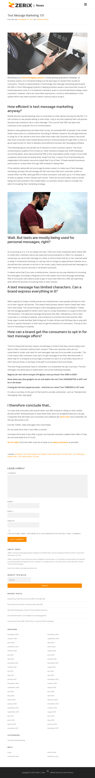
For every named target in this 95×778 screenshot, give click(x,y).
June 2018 (11, 720)
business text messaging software (30, 454)
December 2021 (13, 663)
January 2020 (12, 704)
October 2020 (52, 683)
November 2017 (53, 728)
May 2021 (11, 675)
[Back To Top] (47, 771)
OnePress (51, 772)
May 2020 (11, 696)
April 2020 (51, 696)
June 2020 (51, 691)
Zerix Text (65, 417)
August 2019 (52, 712)
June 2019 (51, 716)
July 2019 (11, 716)
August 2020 (52, 687)
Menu (85, 4)
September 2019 (13, 712)
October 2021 (12, 667)
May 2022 (11, 659)
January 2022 (52, 659)
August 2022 (52, 651)
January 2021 (12, 679)
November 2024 (53, 634)
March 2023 (51, 647)
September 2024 (53, 638)
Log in (10, 752)
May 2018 (51, 720)
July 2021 (11, 671)
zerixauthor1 (43, 20)
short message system (57, 454)
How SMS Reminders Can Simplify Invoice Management (27, 616)
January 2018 (52, 724)
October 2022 (12, 651)
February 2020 (52, 700)
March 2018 (12, 724)
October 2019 (52, 708)
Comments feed (13, 756)
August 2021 (52, 667)
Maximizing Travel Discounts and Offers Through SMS (26, 599)
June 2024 (11, 643)
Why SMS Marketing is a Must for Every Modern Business (28, 610)
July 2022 (11, 655)
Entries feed (52, 752)
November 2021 (53, 663)
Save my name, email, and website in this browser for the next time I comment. (44, 534)
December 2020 (53, 679)
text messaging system (28, 457)
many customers (60, 442)
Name (11, 502)
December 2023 (13, 647)
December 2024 (13, 634)
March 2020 (12, 700)
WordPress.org (53, 756)
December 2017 (13, 728)
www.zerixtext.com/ (30, 568)
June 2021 (51, 671)
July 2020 (11, 691)
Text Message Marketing (16, 740)
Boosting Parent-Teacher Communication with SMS (25, 604)
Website (11, 521)
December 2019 (53, 704)
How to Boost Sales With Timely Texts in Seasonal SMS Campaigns (31, 621)
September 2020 (13, 687)
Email (11, 511)
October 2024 (12, 638)
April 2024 (51, 643)
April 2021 (51, 675)
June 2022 (51, 655)
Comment (12, 473)
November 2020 (13, 683)
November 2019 (13, 708)
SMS (70, 454)
